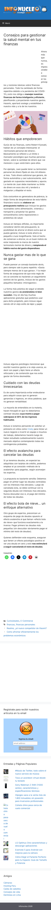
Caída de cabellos (12, 889)
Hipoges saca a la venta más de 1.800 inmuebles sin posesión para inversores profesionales (30, 798)
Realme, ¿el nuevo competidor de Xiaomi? (27, 628)
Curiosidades (13, 621)
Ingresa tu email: (26, 739)
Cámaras (8, 883)
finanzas (11, 624)
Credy (30, 429)
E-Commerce (27, 621)
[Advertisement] (21, 66)
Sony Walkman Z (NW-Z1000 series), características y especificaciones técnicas (29, 788)
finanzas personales (25, 624)
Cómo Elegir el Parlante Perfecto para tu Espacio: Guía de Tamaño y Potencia (31, 860)
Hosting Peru (10, 886)
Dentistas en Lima (12, 895)
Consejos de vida (12, 892)
